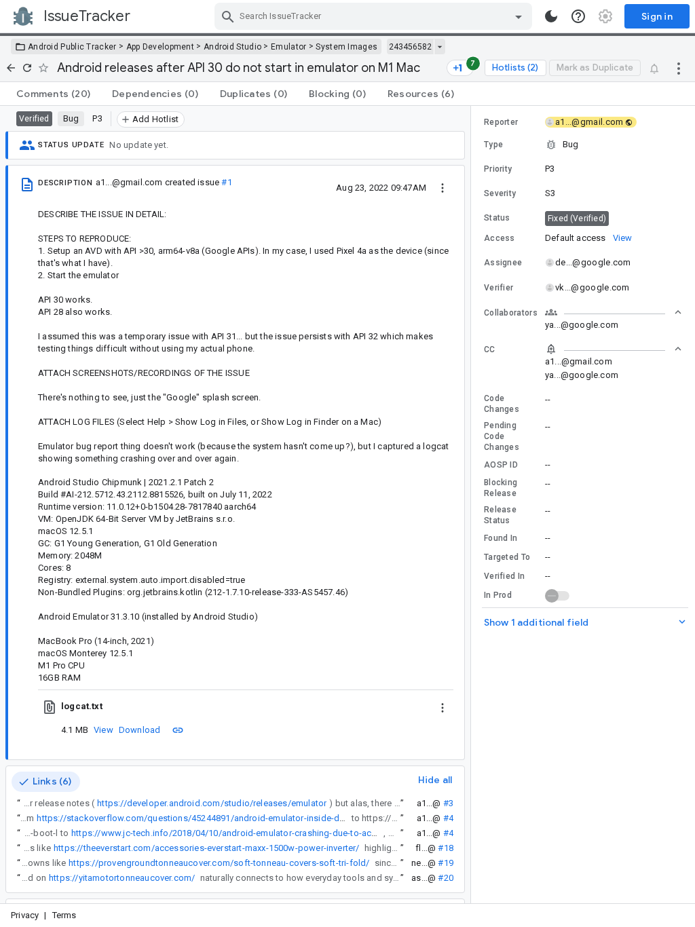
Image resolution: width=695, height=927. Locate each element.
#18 (445, 848)
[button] (583, 144)
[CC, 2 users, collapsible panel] (613, 349)
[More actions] (679, 68)
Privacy (25, 915)
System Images (346, 47)
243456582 (410, 47)
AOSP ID (501, 465)
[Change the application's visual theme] (551, 16)
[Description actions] (442, 187)
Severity (500, 193)
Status (497, 218)
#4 (448, 818)
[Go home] (11, 68)
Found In (500, 538)
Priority (498, 169)
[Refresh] (27, 68)
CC (489, 349)
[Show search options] (518, 16)
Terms (64, 915)
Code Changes (501, 404)
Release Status (500, 515)
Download (140, 730)
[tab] (53, 93)
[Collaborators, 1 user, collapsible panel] (613, 312)
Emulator (288, 47)
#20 (445, 878)
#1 (226, 182)
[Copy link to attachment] (178, 729)
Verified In (504, 576)
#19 (445, 863)
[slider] (473, 504)
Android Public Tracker (72, 47)
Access (499, 238)
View (103, 730)
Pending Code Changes (501, 436)
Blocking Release (500, 488)
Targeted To (507, 557)
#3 (448, 803)
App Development (160, 47)
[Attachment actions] (442, 706)
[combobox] (375, 16)
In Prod (498, 595)
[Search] (228, 16)
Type (493, 144)
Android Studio (232, 47)
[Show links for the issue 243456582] (439, 46)
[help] (578, 16)
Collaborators (511, 313)
